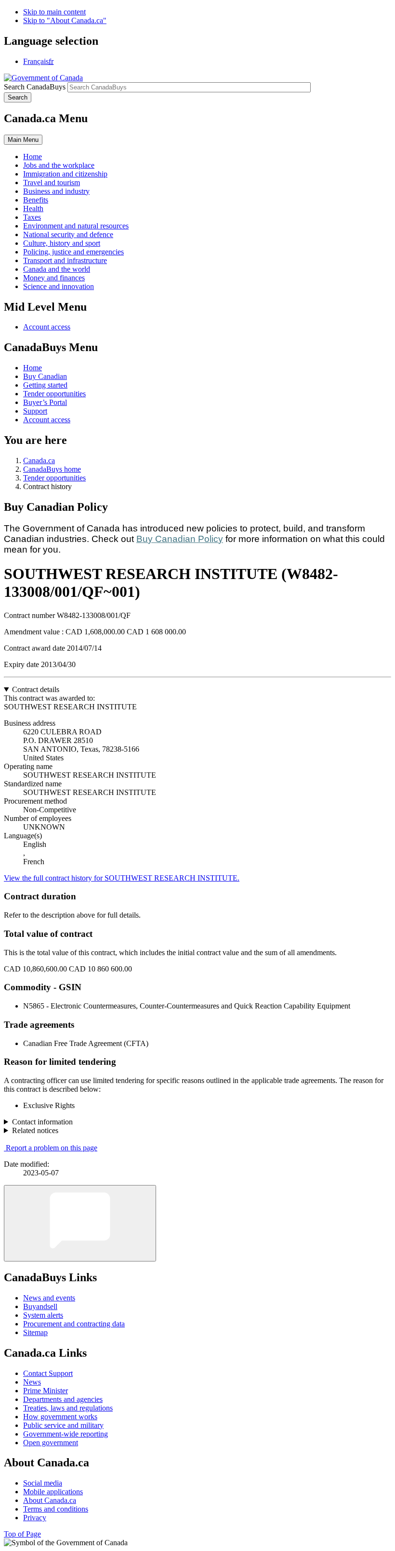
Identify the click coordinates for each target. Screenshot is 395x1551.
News (32, 1382)
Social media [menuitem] (42, 1483)
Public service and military (63, 1425)
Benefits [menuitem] (35, 200)
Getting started (45, 385)
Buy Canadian (45, 376)
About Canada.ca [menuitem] (49, 1500)
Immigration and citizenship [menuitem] (65, 174)
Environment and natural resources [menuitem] (76, 226)
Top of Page (22, 1534)
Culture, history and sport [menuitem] (61, 243)
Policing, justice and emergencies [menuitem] (73, 252)
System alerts (43, 1315)
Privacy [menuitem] (34, 1517)
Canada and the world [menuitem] (56, 269)
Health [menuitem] (33, 208)
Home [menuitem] (32, 156)
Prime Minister (45, 1391)
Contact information (42, 1122)
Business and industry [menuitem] (56, 191)
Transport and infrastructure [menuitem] (65, 260)
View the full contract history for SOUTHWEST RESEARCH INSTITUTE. (121, 878)
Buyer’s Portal (45, 402)
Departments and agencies (63, 1399)
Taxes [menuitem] (32, 217)
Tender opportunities (54, 394)
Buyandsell (40, 1306)
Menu (23, 139)
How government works (60, 1416)
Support (35, 411)
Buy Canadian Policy (179, 539)
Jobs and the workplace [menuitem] (58, 165)
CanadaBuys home (52, 469)
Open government (50, 1442)
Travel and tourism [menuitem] (51, 182)
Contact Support (48, 1373)
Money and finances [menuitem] (54, 278)
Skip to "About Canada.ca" (64, 20)
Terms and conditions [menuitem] (55, 1509)
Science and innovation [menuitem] (58, 286)
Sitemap (35, 1332)
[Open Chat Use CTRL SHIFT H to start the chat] (80, 1223)
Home (32, 368)
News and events (49, 1298)
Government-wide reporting (65, 1434)
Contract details (35, 689)
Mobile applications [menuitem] (53, 1492)
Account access (46, 327)
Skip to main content (54, 12)
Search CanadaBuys (35, 87)
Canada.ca (39, 460)
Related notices (35, 1130)
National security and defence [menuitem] (68, 234)
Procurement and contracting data (74, 1324)
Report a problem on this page (51, 1148)
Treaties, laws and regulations (68, 1408)
